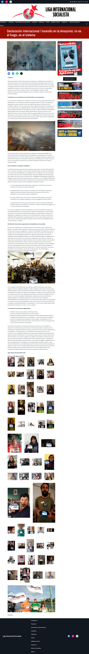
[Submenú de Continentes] (6, 22)
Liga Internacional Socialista (12, 636)
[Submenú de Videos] (35, 651)
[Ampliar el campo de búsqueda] (86, 24)
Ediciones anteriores (70, 79)
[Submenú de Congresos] (67, 22)
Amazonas (10, 614)
